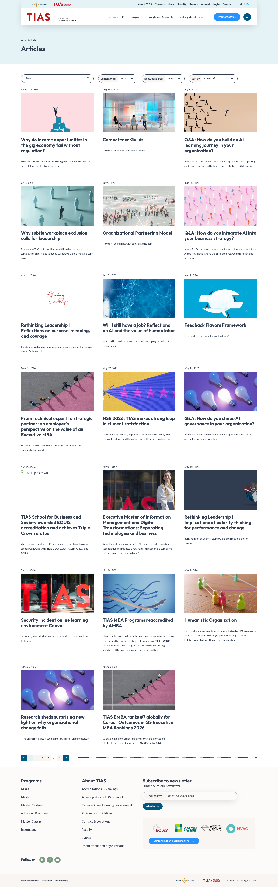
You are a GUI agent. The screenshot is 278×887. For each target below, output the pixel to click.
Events (193, 4)
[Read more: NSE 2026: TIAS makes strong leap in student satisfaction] (139, 405)
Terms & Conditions (30, 880)
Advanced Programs (34, 813)
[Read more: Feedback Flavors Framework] (220, 307)
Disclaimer (47, 880)
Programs (136, 17)
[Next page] (66, 758)
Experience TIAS (114, 17)
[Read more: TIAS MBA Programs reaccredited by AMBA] (139, 611)
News (171, 4)
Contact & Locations (96, 821)
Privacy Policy (61, 880)
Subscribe (150, 806)
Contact (228, 4)
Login (216, 4)
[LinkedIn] (42, 860)
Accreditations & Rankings (100, 789)
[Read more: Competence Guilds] (139, 121)
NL (240, 4)
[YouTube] (57, 860)
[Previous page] (24, 758)
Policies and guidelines (97, 813)
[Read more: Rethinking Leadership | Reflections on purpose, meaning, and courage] (57, 315)
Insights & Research (160, 17)
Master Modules (32, 805)
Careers (160, 4)
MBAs (25, 789)
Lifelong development (192, 17)
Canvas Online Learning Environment (107, 805)
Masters (26, 797)
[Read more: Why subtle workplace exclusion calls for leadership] (57, 222)
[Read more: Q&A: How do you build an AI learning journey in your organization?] (220, 129)
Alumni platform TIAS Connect (102, 797)
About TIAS (145, 4)
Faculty (181, 4)
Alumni (205, 4)
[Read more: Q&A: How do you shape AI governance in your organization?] (220, 405)
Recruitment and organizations (103, 846)
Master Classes (31, 821)
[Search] (247, 17)
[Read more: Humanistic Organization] (220, 606)
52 (60, 757)
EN (247, 4)
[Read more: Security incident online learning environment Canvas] (57, 607)
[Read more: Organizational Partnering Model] (139, 215)
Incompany (28, 830)
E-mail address (154, 795)
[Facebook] (50, 860)
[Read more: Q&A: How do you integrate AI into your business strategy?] (220, 222)
